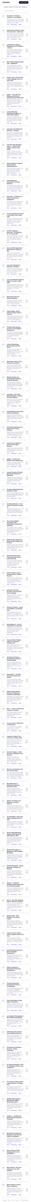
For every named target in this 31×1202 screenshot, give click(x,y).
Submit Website (23, 2)
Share (20, 24)
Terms (9, 1200)
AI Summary (14, 24)
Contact (17, 1200)
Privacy (5, 1200)
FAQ (13, 1200)
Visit (8, 24)
